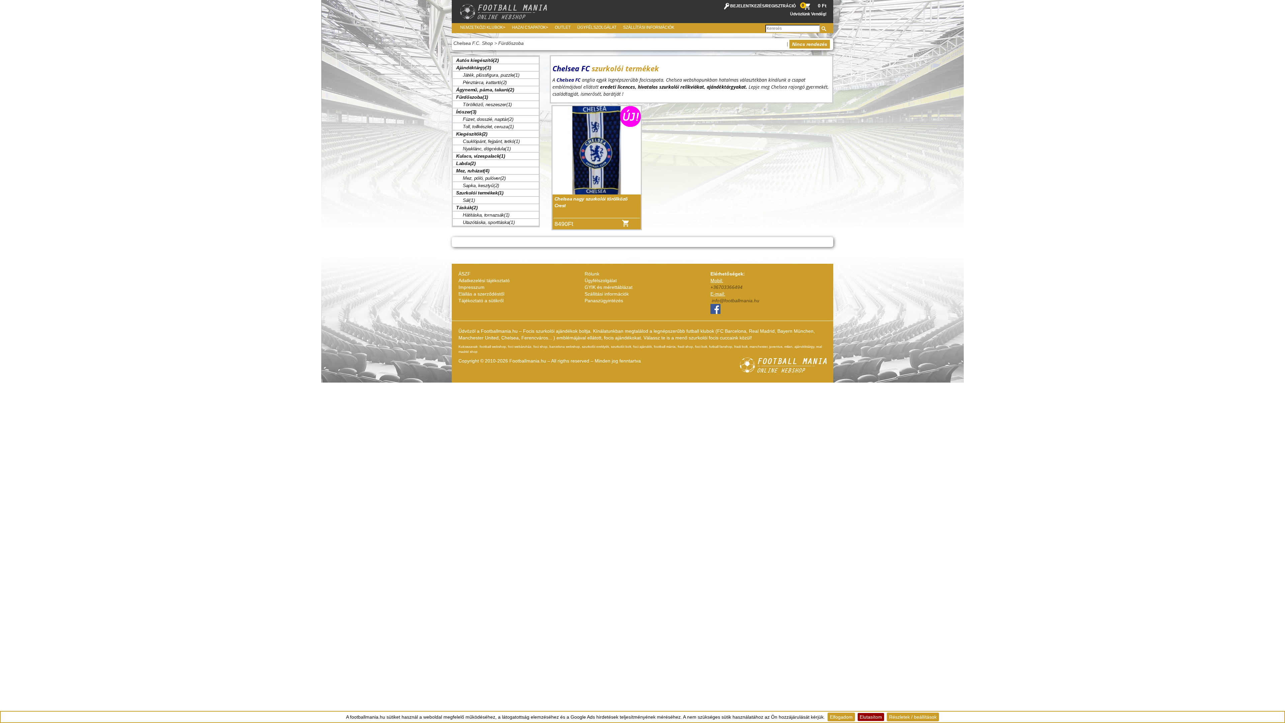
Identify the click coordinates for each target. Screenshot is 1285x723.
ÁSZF (464, 273)
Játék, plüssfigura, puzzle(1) (491, 75)
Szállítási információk (648, 27)
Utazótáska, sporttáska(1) (489, 222)
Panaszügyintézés (604, 300)
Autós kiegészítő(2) (477, 60)
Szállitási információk (607, 294)
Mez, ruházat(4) (473, 170)
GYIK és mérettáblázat (608, 287)
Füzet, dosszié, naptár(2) (488, 119)
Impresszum (471, 287)
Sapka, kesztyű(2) (481, 185)
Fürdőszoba (511, 43)
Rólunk (592, 273)
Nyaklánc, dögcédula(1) (487, 148)
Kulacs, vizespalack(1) (480, 156)
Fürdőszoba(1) (472, 97)
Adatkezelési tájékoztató (484, 280)
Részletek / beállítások (913, 717)
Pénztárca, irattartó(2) (485, 82)
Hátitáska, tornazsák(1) (486, 215)
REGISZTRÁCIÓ (781, 6)
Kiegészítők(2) (472, 134)
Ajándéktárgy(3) (473, 67)
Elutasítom (871, 717)
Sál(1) (469, 200)
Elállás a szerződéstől (481, 294)
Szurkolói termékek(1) (480, 192)
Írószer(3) (466, 111)
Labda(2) (466, 163)
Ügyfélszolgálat (596, 27)
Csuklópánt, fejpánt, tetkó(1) (491, 141)
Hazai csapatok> (530, 27)
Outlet (563, 27)
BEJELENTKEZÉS (747, 6)
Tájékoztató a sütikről (481, 300)
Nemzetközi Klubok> (482, 27)
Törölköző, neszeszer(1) (487, 104)
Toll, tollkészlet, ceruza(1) (488, 126)
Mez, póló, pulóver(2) (484, 178)
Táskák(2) (467, 207)
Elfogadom (841, 717)
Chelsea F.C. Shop (473, 43)
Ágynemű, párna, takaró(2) (485, 89)
